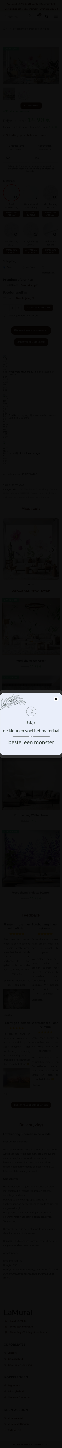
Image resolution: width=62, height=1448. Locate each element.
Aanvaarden (31, 742)
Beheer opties (31, 751)
